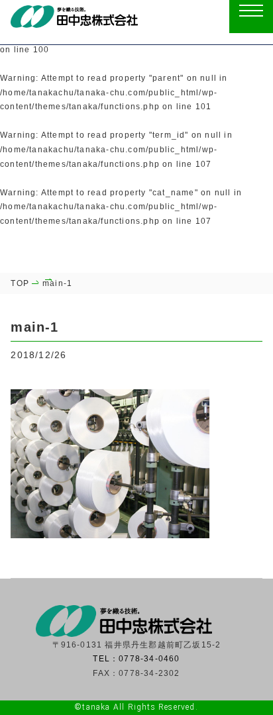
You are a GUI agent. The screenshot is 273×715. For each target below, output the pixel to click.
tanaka (96, 707)
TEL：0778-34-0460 (136, 658)
